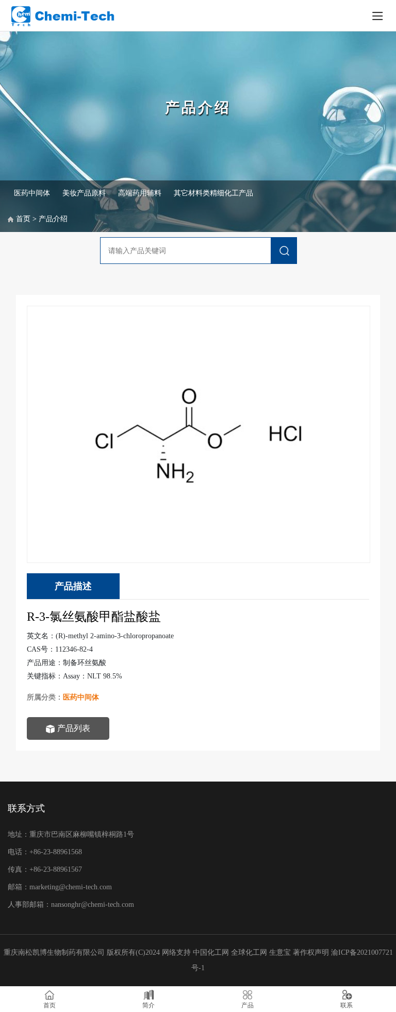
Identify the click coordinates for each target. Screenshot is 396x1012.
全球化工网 (249, 952)
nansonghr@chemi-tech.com (93, 904)
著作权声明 (312, 952)
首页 (23, 219)
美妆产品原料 (84, 193)
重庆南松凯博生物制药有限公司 (54, 952)
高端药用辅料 (139, 193)
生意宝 (280, 952)
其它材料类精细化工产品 (213, 193)
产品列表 (73, 728)
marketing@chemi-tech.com (70, 887)
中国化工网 (211, 952)
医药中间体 (32, 193)
